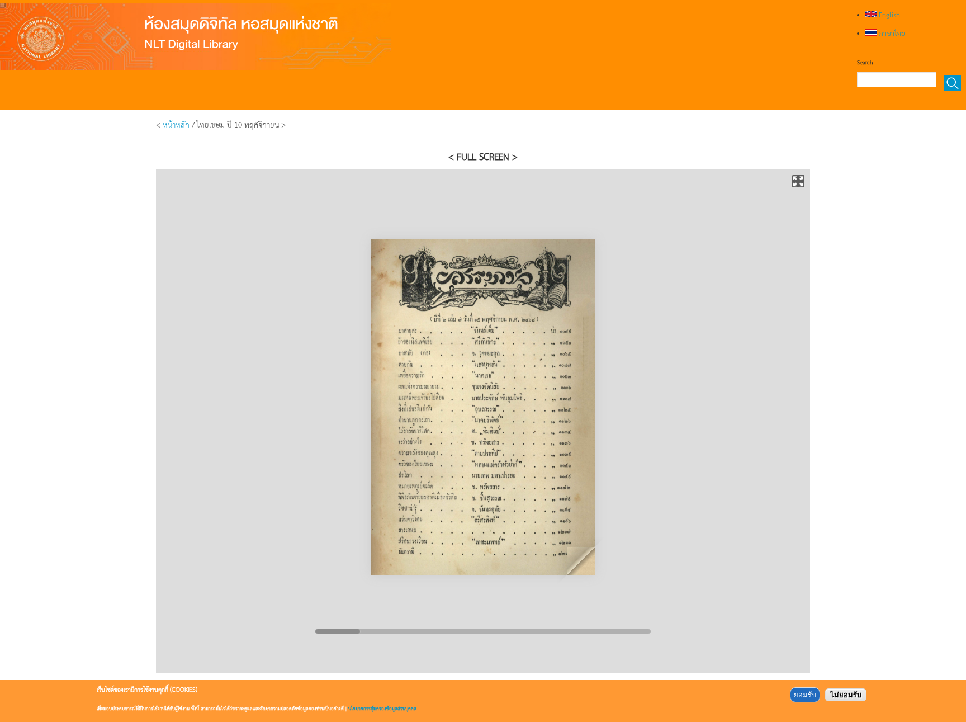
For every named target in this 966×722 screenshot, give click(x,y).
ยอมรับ (805, 695)
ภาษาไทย (891, 33)
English (888, 14)
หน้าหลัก (176, 124)
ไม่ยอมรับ (845, 695)
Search (865, 62)
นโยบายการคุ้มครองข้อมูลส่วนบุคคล (382, 708)
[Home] (195, 36)
